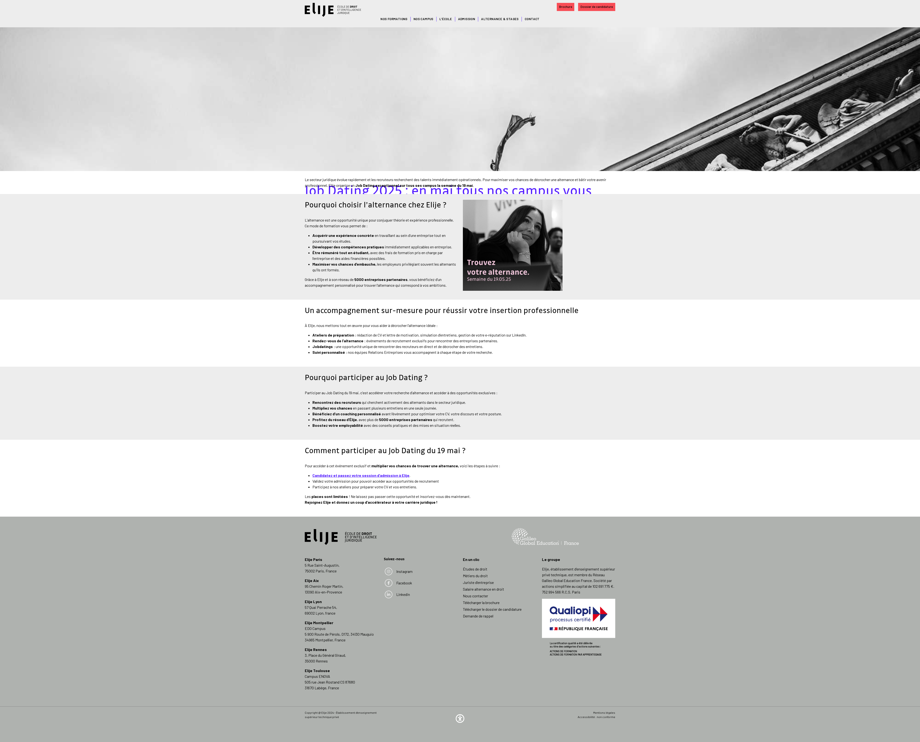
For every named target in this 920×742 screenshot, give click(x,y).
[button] (460, 718)
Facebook (404, 583)
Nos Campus (423, 19)
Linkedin (403, 594)
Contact (532, 19)
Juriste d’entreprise (478, 582)
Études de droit (475, 569)
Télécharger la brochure (481, 602)
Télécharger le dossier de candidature (492, 609)
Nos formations (394, 19)
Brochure (565, 7)
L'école (445, 19)
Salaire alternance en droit (483, 589)
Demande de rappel (478, 616)
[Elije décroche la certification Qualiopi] (578, 626)
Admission (466, 19)
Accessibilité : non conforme (596, 717)
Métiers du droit (475, 575)
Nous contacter (475, 596)
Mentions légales (604, 712)
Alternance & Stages (500, 19)
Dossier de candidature (597, 7)
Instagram (404, 571)
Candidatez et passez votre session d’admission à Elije (360, 475)
